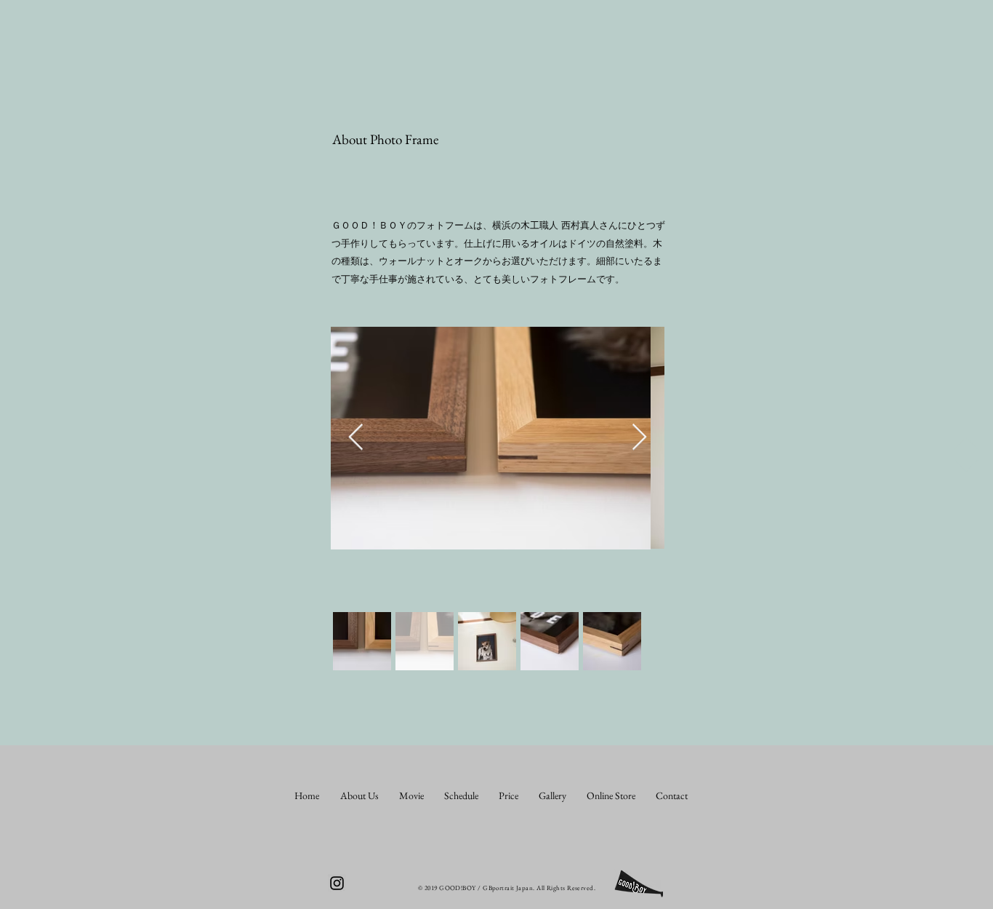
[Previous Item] (355, 438)
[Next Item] (639, 438)
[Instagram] (337, 883)
